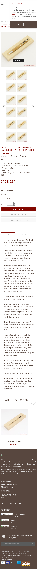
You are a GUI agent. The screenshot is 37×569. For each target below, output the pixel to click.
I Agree (18, 24)
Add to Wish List (19, 214)
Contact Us (14, 553)
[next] (33, 106)
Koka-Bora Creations (13, 163)
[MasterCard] (8, 562)
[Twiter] (15, 503)
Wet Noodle (14, 520)
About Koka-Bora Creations (7, 551)
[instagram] (6, 503)
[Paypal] (13, 562)
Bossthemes (10, 559)
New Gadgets (14, 526)
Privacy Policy (18, 551)
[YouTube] (19, 503)
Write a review (24, 156)
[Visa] (3, 562)
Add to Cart (20, 209)
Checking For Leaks (20, 514)
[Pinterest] (11, 503)
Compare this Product (20, 220)
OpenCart (10, 557)
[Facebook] (2, 503)
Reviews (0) (21, 234)
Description (7, 234)
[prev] (3, 106)
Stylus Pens (9, 21)
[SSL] (25, 564)
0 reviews (14, 156)
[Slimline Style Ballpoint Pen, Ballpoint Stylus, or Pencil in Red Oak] (18, 49)
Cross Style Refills (14, 441)
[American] (19, 562)
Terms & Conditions (6, 553)
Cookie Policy (26, 551)
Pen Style (3, 194)
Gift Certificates (22, 553)
